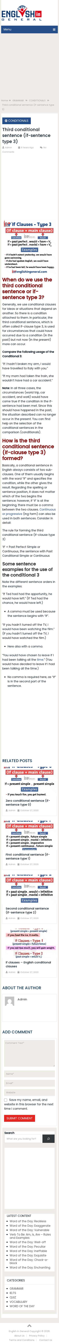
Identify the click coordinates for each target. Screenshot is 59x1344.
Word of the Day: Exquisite (28, 1255)
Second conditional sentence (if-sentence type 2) (27, 910)
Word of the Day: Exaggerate (30, 1226)
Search (9, 1133)
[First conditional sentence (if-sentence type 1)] (29, 835)
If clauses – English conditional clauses (28, 964)
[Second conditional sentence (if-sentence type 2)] (29, 889)
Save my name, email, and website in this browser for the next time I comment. (28, 1104)
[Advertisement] (29, 66)
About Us (19, 1335)
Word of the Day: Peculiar (28, 1247)
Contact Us (45, 1340)
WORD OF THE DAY (22, 1306)
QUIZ (13, 1297)
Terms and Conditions (21, 1340)
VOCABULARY (18, 1302)
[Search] (48, 1139)
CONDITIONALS (18, 121)
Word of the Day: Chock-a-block (29, 1261)
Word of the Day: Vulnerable (29, 1230)
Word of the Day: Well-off (28, 1242)
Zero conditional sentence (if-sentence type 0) (28, 803)
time (40, 660)
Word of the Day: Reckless (28, 1221)
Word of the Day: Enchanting (30, 1267)
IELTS (13, 1293)
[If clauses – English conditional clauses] (29, 943)
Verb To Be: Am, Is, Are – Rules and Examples (30, 1236)
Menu (7, 29)
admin (8, 147)
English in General (19, 1331)
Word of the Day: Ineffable (28, 1251)
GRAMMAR (16, 1289)
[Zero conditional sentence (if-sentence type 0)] (29, 781)
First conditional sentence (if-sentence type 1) (28, 856)
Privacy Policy (37, 1335)
